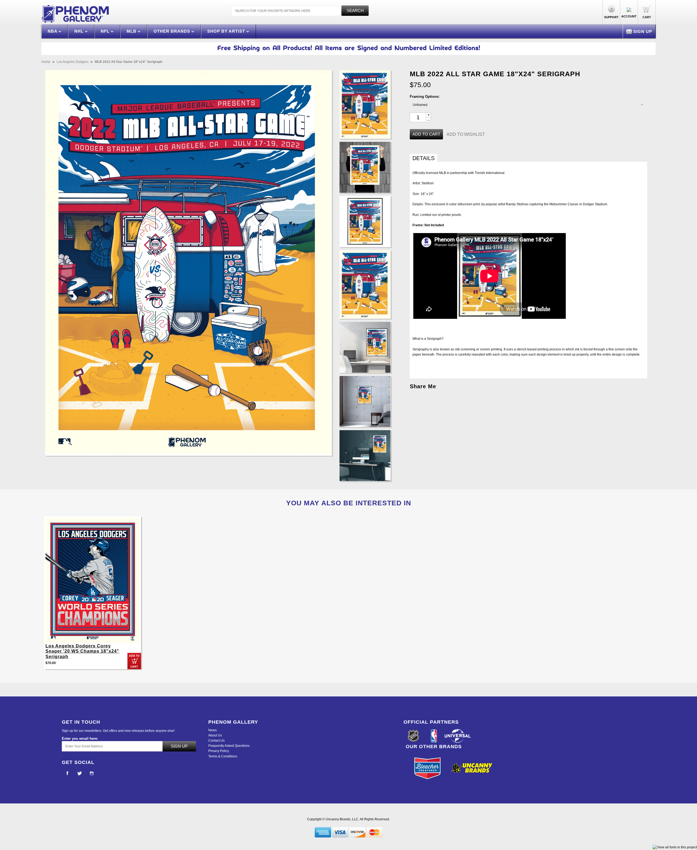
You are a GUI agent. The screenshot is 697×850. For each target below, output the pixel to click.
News (212, 730)
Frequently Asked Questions (229, 746)
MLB (132, 31)
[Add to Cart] (134, 661)
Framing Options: (424, 96)
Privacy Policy (218, 751)
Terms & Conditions (222, 756)
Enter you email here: (80, 738)
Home (45, 62)
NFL (106, 31)
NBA (53, 31)
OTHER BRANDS (172, 31)
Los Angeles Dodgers (72, 62)
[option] (92, 595)
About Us (215, 735)
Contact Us (216, 740)
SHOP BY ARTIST (226, 31)
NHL (79, 31)
